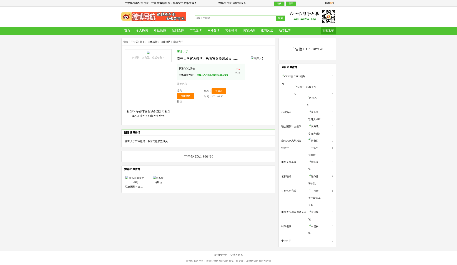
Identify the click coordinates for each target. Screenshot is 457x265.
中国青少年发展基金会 (293, 212)
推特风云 (267, 30)
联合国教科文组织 (135, 186)
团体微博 (153, 42)
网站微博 (213, 30)
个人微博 (142, 30)
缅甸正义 (311, 87)
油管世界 (285, 30)
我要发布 (328, 30)
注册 (279, 3)
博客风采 (249, 30)
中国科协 (286, 240)
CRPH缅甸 (299, 76)
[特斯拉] (158, 178)
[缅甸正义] (300, 90)
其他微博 (231, 30)
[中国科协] (314, 230)
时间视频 (286, 226)
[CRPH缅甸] (287, 80)
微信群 (153, 16)
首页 (127, 30)
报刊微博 (178, 30)
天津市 (219, 91)
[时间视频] (314, 215)
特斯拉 (158, 182)
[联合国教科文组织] (135, 180)
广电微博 (196, 30)
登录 (291, 3)
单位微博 (160, 30)
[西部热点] (312, 101)
